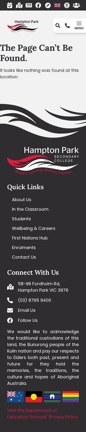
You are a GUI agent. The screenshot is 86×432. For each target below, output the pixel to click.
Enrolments (24, 247)
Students (21, 219)
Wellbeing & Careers (33, 228)
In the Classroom (30, 209)
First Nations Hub (30, 238)
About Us (21, 200)
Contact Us (24, 257)
